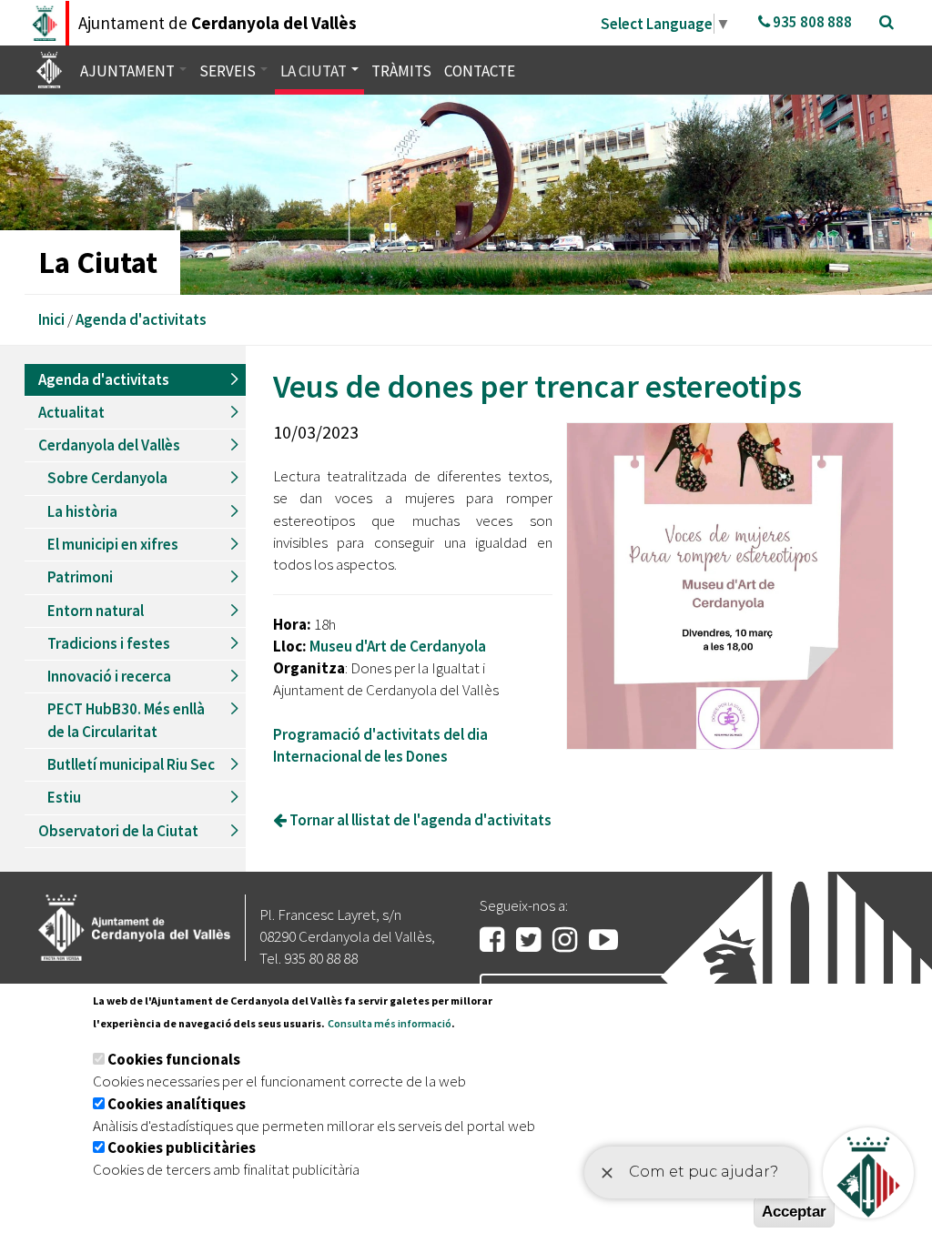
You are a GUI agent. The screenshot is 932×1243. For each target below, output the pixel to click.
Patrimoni (80, 577)
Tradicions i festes (108, 643)
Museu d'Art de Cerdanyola (397, 646)
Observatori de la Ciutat (118, 831)
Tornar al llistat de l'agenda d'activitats (419, 820)
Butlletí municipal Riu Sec (131, 764)
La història (82, 511)
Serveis (228, 71)
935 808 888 (811, 22)
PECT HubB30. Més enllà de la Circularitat (126, 720)
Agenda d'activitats (141, 319)
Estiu (64, 797)
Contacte (479, 71)
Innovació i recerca (109, 676)
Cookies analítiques (176, 1104)
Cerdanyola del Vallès (109, 445)
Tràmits (401, 71)
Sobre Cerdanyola (107, 478)
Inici (51, 319)
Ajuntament (128, 71)
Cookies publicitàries (181, 1147)
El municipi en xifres (112, 544)
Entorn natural (95, 611)
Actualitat (71, 412)
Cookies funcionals (173, 1059)
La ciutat (315, 71)
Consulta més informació (389, 1023)
